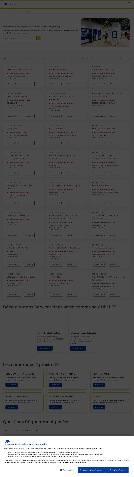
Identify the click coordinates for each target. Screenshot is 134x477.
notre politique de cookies (78, 462)
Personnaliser (68, 470)
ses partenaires (37, 448)
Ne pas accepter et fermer (91, 470)
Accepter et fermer (118, 470)
